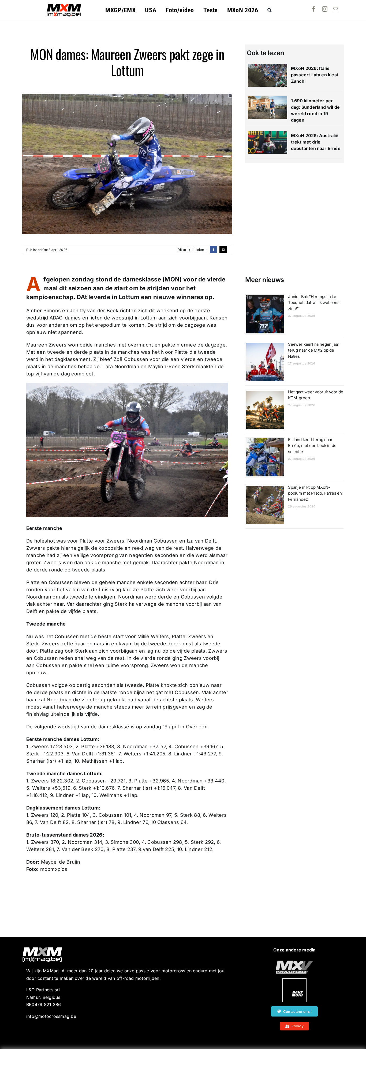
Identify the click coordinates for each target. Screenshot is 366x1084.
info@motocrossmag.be (51, 1016)
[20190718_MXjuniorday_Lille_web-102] (294, 980)
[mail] (335, 9)
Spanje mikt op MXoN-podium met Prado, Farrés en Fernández (315, 493)
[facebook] (313, 9)
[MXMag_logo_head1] (64, 5)
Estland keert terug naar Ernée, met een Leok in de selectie (312, 445)
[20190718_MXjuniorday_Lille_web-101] (294, 962)
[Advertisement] (183, 1067)
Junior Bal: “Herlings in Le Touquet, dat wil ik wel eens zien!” (313, 302)
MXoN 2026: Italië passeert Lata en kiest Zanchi (314, 75)
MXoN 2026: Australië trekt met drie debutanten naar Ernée (316, 142)
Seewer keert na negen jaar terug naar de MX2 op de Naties (313, 350)
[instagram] (324, 9)
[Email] (223, 249)
